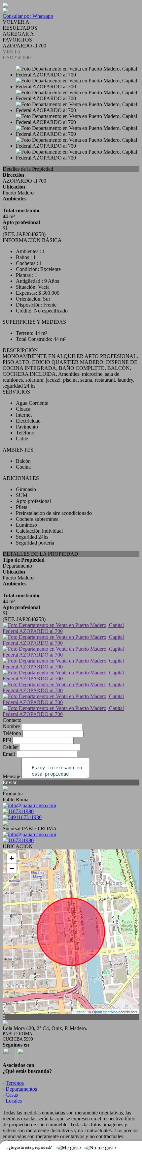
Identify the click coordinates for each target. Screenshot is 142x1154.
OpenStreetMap (105, 1011)
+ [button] (12, 858)
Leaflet (80, 1011)
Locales (14, 1101)
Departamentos (21, 1089)
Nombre (11, 726)
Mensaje (11, 776)
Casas (12, 1095)
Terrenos (15, 1083)
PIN (7, 740)
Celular (10, 747)
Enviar (10, 782)
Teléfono (12, 733)
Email (9, 754)
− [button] (12, 868)
